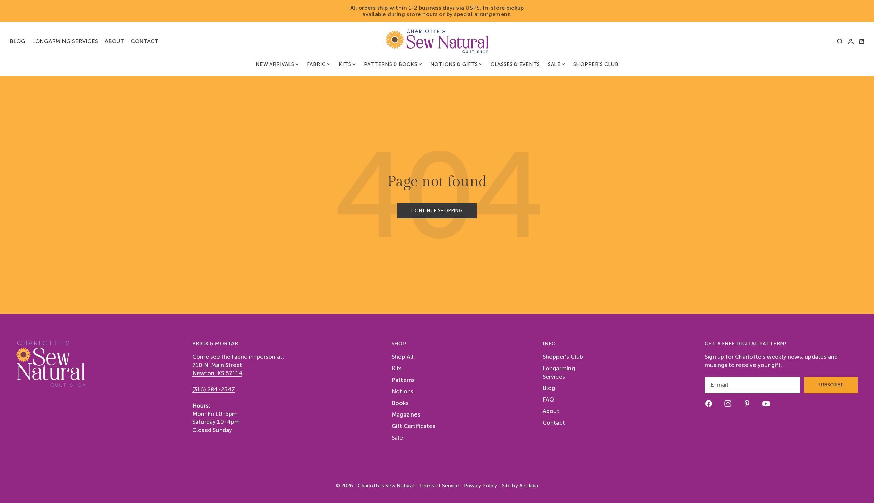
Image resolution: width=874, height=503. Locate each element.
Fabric (316, 64)
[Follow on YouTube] (766, 403)
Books (400, 402)
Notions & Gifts (454, 64)
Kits (345, 64)
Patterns (403, 380)
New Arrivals (275, 64)
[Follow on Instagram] (728, 403)
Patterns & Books (390, 64)
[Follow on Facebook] (709, 403)
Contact (144, 41)
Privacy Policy (480, 485)
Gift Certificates (413, 426)
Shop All (403, 356)
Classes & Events (515, 64)
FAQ (548, 399)
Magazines (406, 414)
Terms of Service (439, 485)
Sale (554, 64)
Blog (17, 41)
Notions (402, 391)
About (114, 41)
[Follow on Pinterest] (747, 403)
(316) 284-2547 (213, 389)
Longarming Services (65, 41)
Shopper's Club (595, 64)
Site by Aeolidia (520, 485)
